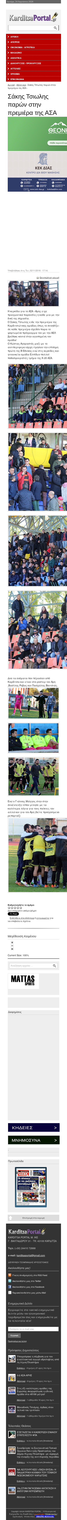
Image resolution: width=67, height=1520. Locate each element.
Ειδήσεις (21, 1368)
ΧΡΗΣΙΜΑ (15, 73)
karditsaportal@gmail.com (31, 1255)
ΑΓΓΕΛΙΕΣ (15, 68)
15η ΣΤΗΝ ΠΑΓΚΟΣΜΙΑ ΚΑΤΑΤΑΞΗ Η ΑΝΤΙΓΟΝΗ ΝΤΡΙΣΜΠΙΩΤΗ (36, 1490)
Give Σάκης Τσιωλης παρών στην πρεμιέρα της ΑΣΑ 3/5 (15, 907)
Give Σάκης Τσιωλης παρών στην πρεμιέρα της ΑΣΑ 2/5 (12, 907)
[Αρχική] (33, 16)
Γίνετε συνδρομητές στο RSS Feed (29, 1275)
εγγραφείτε (42, 917)
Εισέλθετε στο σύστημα (22, 917)
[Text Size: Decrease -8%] (12, 945)
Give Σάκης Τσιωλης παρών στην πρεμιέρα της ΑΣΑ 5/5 (20, 907)
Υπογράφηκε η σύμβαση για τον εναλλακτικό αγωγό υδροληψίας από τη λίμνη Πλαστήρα (38, 1359)
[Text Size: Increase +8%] (12, 942)
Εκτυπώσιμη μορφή (49, 277)
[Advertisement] (33, 230)
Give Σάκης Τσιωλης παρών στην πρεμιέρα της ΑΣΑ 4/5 (17, 907)
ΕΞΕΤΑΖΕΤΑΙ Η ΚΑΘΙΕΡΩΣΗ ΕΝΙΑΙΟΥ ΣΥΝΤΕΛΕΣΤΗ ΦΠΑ (37, 1434)
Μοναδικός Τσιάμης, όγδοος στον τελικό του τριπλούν (35, 1408)
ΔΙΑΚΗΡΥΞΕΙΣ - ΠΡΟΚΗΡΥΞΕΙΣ (25, 63)
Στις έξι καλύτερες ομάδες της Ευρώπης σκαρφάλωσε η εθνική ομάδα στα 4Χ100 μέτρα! (35, 1391)
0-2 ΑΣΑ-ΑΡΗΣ (24, 1375)
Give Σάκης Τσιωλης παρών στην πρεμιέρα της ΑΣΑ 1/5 (9, 907)
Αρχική (11, 84)
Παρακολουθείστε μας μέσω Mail (29, 1292)
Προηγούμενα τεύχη (17, 1341)
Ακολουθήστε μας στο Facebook (28, 1286)
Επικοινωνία (51, 1514)
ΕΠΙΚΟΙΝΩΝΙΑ (17, 79)
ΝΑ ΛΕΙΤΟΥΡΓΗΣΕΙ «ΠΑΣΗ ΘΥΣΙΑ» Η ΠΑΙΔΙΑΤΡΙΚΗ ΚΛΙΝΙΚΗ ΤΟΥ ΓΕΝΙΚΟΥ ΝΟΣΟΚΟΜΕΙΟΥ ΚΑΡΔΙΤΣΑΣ (37, 1472)
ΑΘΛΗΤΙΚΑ (15, 57)
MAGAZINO (16, 52)
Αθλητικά (21, 84)
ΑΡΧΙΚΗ (14, 36)
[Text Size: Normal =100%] (12, 949)
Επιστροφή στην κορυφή (33, 1217)
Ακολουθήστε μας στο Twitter (26, 1280)
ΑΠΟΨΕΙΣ (15, 42)
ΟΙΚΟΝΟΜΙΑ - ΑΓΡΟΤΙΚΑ (22, 47)
